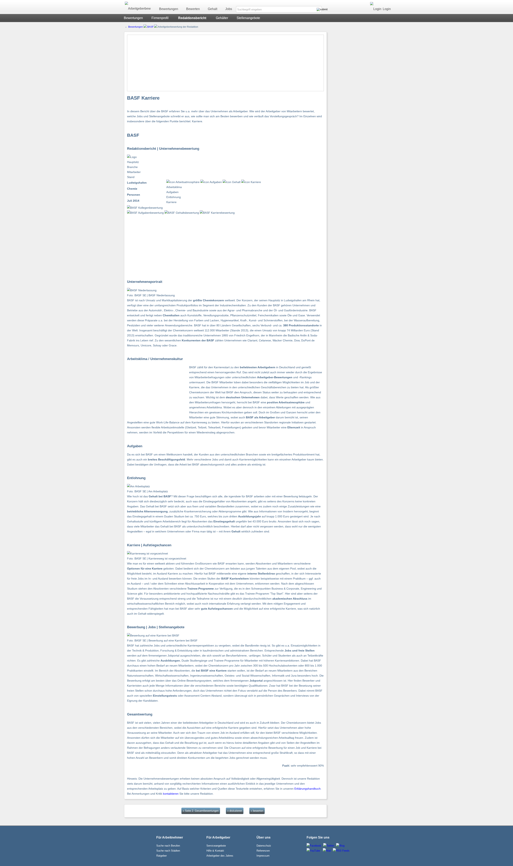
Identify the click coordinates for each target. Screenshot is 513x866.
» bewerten (257, 810)
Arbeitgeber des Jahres (219, 855)
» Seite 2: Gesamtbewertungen (201, 810)
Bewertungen (168, 9)
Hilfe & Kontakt (215, 850)
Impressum (263, 855)
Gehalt (212, 9)
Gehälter (222, 18)
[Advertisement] (225, 63)
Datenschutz (263, 845)
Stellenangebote (248, 18)
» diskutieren (234, 810)
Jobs (228, 9)
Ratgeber (161, 855)
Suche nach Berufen (168, 845)
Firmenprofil (160, 18)
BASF (150, 27)
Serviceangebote (216, 845)
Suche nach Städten (168, 850)
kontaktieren (171, 793)
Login (387, 9)
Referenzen (263, 850)
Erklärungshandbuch (307, 788)
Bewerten (193, 9)
